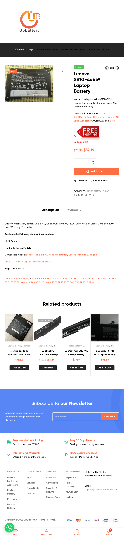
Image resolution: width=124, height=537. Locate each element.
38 (15, 282)
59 (81, 282)
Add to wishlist (100, 180)
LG (55, 346)
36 (9, 282)
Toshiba (26, 346)
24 (86, 278)
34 (116, 278)
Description (50, 210)
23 (83, 278)
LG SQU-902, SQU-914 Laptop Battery (76, 352)
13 (55, 278)
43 (30, 282)
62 (90, 282)
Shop (30, 49)
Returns (82, 440)
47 (43, 282)
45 (37, 282)
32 (110, 278)
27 (95, 278)
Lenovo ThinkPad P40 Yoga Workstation (46, 254)
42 (27, 282)
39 (18, 282)
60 (84, 282)
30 (104, 278)
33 (113, 278)
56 (71, 282)
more (112, 120)
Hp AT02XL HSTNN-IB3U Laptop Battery (104, 352)
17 (66, 278)
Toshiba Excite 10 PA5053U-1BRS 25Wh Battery (19, 352)
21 (77, 278)
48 (46, 282)
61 (87, 282)
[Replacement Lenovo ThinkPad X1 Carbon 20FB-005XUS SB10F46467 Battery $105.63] (117, 68)
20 (74, 278)
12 (53, 278)
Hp (112, 346)
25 (89, 278)
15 (61, 278)
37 (12, 282)
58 (77, 282)
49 (49, 282)
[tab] (50, 211)
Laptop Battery (93, 191)
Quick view (27, 329)
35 (6, 282)
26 (92, 278)
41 (24, 282)
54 (65, 282)
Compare (82, 180)
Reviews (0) (74, 210)
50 (53, 282)
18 (69, 278)
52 (59, 282)
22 (80, 278)
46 (40, 282)
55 (68, 282)
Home (21, 49)
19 (71, 278)
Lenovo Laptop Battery (17, 278)
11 (50, 278)
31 (107, 278)
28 (98, 278)
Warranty (26, 452)
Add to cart (99, 171)
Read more (47, 367)
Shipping (28, 440)
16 (63, 278)
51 (56, 282)
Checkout (83, 452)
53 (62, 282)
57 (74, 282)
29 (101, 278)
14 (58, 278)
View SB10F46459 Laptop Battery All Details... (28, 261)
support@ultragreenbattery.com (101, 489)
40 (21, 282)
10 (47, 278)
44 (33, 282)
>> (93, 282)
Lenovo (105, 191)
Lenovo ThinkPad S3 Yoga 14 (83, 254)
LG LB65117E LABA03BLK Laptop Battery (48, 352)
